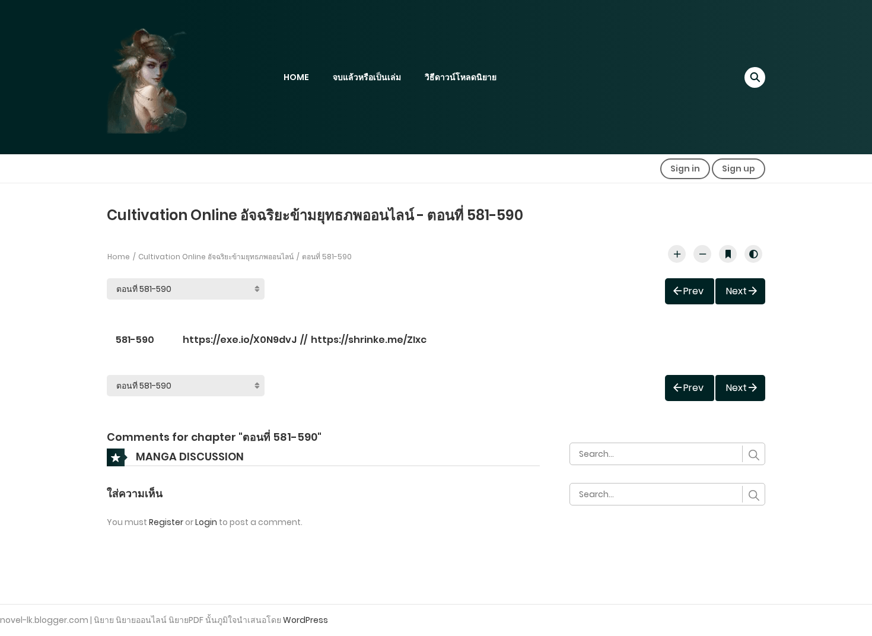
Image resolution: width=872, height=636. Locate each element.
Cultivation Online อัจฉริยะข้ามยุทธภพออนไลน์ (216, 257)
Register (166, 522)
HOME (296, 77)
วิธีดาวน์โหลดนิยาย (461, 77)
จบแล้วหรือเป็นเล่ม (367, 77)
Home (118, 257)
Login (206, 522)
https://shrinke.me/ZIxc (369, 339)
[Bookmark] (728, 254)
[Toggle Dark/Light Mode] (753, 254)
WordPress (305, 620)
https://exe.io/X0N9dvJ (240, 339)
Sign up (738, 168)
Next (736, 291)
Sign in (685, 168)
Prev (693, 291)
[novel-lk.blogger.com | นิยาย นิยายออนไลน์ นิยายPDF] (163, 76)
